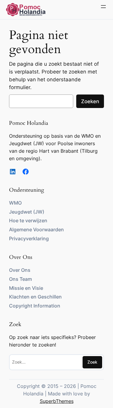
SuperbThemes (57, 401)
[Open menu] (103, 6)
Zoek (92, 361)
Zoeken (90, 101)
